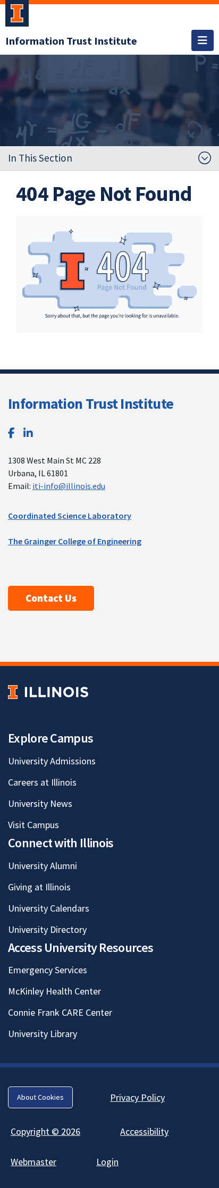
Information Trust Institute (90, 403)
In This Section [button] (40, 157)
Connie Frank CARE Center (60, 1012)
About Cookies (40, 1097)
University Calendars (48, 908)
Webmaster (33, 1162)
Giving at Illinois (39, 887)
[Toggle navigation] (202, 40)
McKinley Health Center (54, 991)
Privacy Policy (137, 1097)
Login (107, 1162)
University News (40, 803)
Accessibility (144, 1131)
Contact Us (51, 598)
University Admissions (52, 761)
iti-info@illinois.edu (68, 486)
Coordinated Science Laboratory (69, 515)
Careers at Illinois (42, 782)
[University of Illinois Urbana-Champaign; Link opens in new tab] (17, 15)
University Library (42, 1033)
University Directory (47, 929)
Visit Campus (33, 825)
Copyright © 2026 (45, 1131)
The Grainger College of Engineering (74, 541)
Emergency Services (47, 970)
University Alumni (42, 866)
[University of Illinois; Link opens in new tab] (48, 692)
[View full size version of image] (109, 274)
